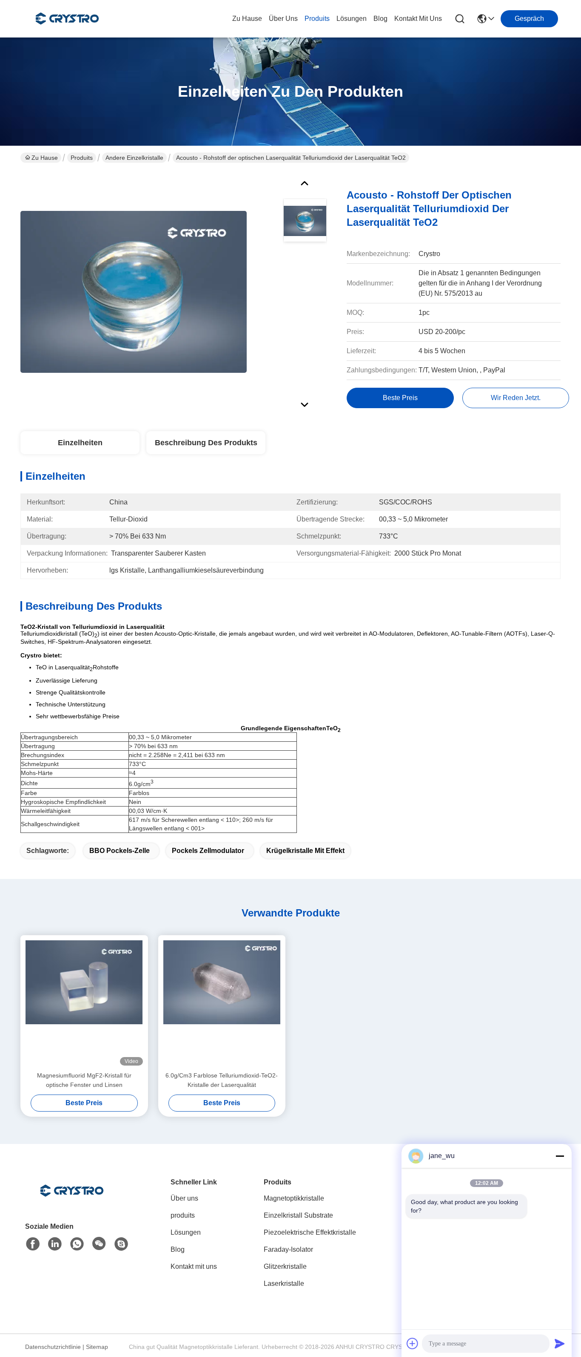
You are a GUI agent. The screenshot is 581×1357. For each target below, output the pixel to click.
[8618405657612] (77, 1244)
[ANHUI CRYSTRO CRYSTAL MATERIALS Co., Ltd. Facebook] (32, 1244)
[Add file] (413, 1343)
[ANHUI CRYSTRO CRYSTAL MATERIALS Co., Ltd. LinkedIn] (55, 1244)
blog (380, 18)
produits (317, 18)
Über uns (283, 18)
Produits (82, 157)
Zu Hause (247, 18)
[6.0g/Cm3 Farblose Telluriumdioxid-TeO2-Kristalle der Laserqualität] (222, 1003)
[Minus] (560, 1156)
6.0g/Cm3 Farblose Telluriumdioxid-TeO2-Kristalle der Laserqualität (221, 1080)
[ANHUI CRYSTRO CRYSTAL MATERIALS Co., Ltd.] (67, 19)
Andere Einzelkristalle (134, 157)
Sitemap (97, 1346)
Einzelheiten (80, 442)
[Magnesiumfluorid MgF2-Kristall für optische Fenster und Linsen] (84, 1003)
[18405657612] (121, 1244)
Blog (178, 1249)
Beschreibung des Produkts (206, 442)
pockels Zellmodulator (208, 850)
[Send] (560, 1343)
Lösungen (186, 1232)
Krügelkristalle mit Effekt (305, 850)
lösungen (351, 18)
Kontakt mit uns (194, 1266)
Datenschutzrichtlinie (53, 1346)
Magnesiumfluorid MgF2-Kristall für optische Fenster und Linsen (84, 1080)
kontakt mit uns (418, 18)
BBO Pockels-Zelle (119, 850)
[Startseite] (72, 1201)
